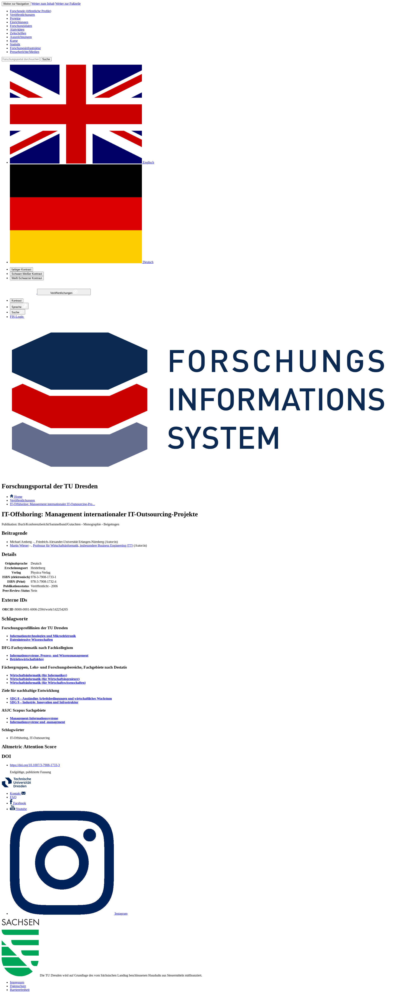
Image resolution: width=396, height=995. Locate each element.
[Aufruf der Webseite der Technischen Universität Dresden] (19, 786)
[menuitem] (202, 11)
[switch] (21, 269)
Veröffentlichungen (61, 293)
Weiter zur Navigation (16, 3)
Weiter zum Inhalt (42, 3)
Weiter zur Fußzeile (68, 3)
